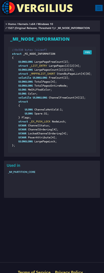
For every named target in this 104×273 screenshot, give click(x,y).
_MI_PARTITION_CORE (21, 172)
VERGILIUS (45, 8)
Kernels (23, 24)
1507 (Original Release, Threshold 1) (30, 28)
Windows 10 (45, 24)
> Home (11, 24)
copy (87, 52)
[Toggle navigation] (99, 8)
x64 (32, 24)
